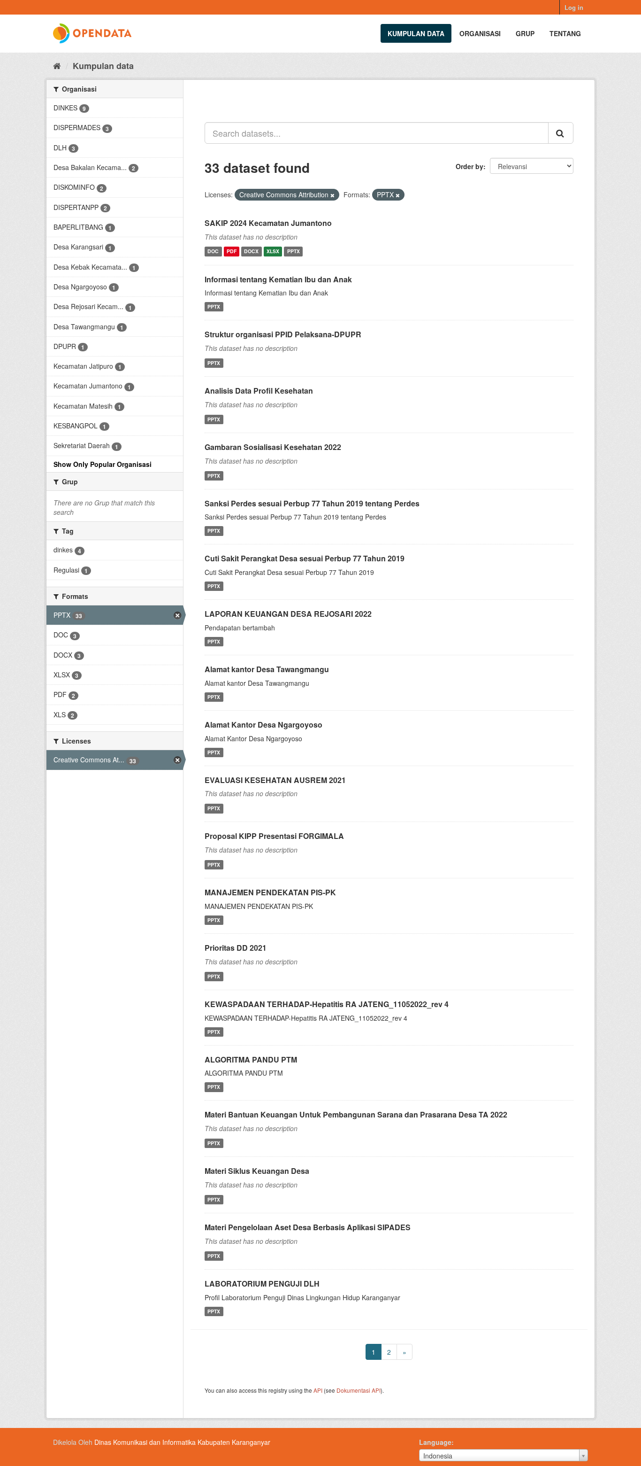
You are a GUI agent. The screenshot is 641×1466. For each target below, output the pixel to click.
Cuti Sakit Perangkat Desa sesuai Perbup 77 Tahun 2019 (304, 558)
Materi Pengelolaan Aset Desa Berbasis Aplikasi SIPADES (308, 1227)
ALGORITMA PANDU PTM (251, 1059)
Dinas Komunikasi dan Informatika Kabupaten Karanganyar (182, 1442)
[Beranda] (57, 65)
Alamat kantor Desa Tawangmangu (267, 669)
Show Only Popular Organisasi (102, 464)
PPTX (293, 251)
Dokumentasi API (358, 1390)
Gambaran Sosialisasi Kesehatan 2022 (273, 447)
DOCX (251, 251)
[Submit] (560, 133)
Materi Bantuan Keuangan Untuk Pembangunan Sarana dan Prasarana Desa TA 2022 (356, 1114)
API (317, 1390)
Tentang (565, 33)
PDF (232, 251)
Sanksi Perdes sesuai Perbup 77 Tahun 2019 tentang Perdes (312, 503)
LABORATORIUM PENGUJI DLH (262, 1283)
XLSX (273, 251)
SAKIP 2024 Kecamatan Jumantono (268, 222)
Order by (469, 166)
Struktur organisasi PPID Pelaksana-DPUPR (283, 334)
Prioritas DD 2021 (236, 947)
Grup (525, 33)
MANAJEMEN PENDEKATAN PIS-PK (270, 892)
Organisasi (480, 33)
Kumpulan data (416, 33)
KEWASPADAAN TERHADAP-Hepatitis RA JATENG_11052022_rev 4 (327, 1004)
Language (435, 1442)
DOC (213, 251)
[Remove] (332, 195)
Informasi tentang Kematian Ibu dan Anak (278, 279)
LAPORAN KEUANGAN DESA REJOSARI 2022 (288, 613)
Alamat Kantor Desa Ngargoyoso (263, 724)
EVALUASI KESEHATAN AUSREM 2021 (275, 780)
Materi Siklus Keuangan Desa (257, 1170)
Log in (574, 7)
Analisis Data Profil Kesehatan (259, 390)
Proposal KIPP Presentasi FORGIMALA (274, 835)
